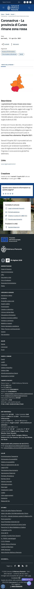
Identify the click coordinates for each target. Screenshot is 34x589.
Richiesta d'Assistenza (7, 476)
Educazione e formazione (8, 315)
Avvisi (12, 14)
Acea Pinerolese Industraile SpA (10, 522)
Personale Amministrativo (8, 283)
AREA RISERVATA (17, 586)
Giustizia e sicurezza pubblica (9, 318)
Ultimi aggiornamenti (7, 495)
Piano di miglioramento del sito (10, 465)
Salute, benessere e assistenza (10, 326)
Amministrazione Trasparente (9, 456)
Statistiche (4, 498)
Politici (3, 286)
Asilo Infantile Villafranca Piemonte (11, 552)
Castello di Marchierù (7, 547)
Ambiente (4, 298)
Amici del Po (4, 533)
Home (2, 14)
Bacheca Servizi (5, 479)
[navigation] (3, 8)
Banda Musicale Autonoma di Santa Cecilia (13, 524)
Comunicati (4, 347)
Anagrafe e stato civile (7, 301)
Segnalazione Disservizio (8, 473)
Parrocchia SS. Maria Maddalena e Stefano (13, 527)
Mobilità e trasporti (6, 323)
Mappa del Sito (5, 501)
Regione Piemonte (7, 2)
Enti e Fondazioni (6, 280)
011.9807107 (7, 385)
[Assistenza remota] (19, 578)
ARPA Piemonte (5, 550)
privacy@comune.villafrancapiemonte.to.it (17, 446)
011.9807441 (8, 387)
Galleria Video (5, 370)
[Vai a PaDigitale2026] (11, 260)
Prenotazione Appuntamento (9, 470)
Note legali (4, 487)
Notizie (3, 344)
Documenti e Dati (6, 277)
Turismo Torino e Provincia (8, 544)
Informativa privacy (6, 484)
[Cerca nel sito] (29, 8)
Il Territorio (4, 365)
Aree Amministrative (7, 272)
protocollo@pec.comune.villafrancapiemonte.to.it (19, 394)
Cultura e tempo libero (7, 312)
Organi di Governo (6, 269)
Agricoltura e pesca (6, 295)
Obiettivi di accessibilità (7, 462)
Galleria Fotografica (6, 368)
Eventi (3, 359)
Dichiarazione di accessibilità (9, 459)
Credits (3, 493)
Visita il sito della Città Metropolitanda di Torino (14, 513)
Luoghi (3, 362)
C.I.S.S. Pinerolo (5, 541)
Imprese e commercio (7, 320)
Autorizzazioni (5, 307)
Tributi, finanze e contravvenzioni (10, 329)
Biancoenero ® (13, 582)
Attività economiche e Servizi (9, 373)
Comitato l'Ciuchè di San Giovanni (10, 536)
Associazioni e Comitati (7, 376)
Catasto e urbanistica (7, 309)
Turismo (3, 332)
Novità (7, 14)
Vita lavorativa (5, 334)
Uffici (2, 275)
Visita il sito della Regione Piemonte (11, 511)
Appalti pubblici (5, 304)
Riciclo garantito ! (6, 519)
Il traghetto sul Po (6, 530)
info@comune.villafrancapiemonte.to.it (16, 396)
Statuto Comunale (6, 481)
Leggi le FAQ (4, 467)
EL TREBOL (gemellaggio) (8, 538)
